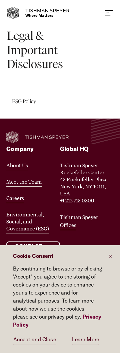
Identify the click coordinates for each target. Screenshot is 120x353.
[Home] (40, 13)
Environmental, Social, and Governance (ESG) (27, 221)
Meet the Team (24, 181)
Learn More (85, 339)
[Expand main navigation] (109, 13)
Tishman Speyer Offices (79, 221)
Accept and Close (34, 339)
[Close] (111, 256)
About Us (17, 165)
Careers (15, 198)
